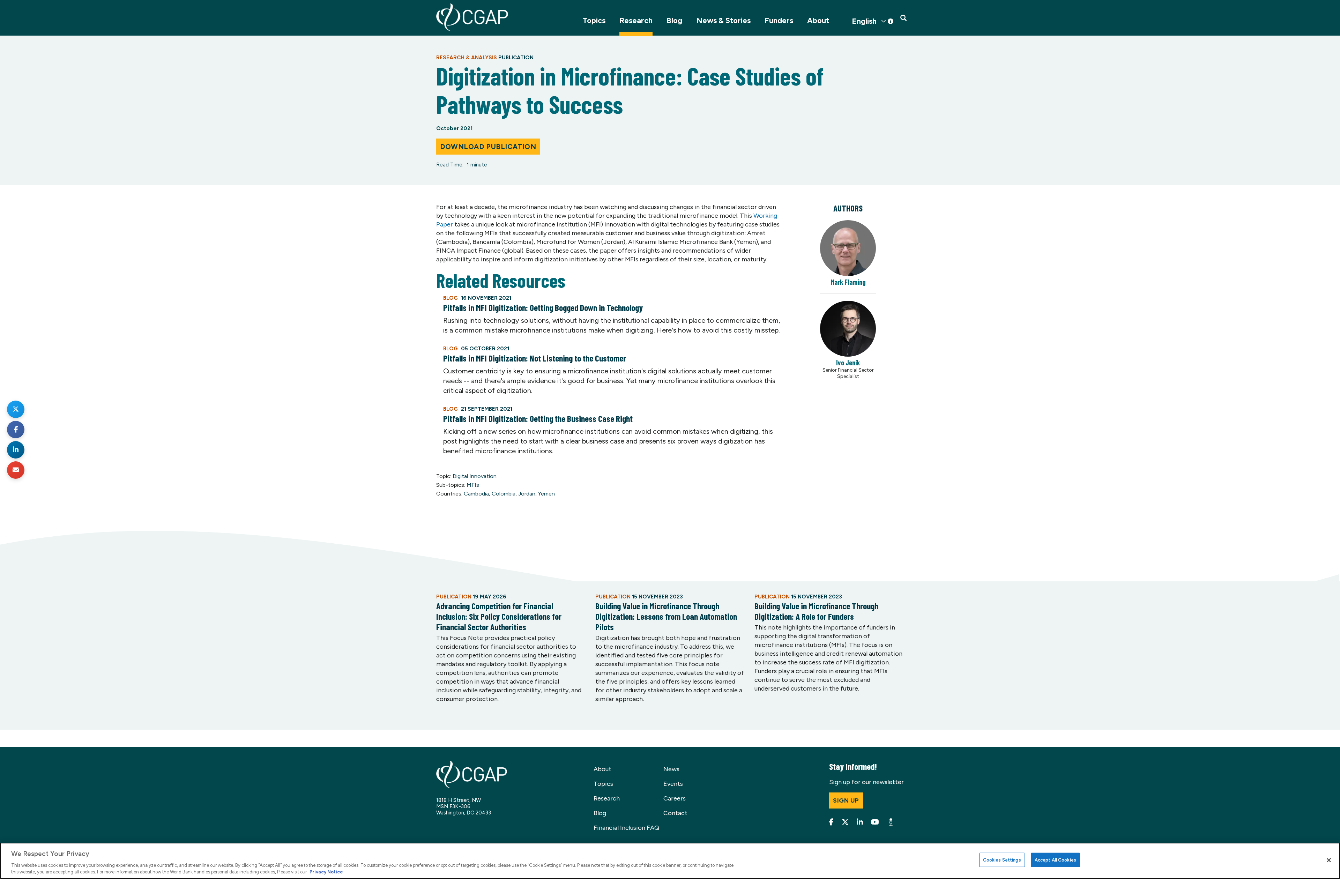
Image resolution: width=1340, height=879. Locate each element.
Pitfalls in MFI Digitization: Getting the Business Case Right (538, 418)
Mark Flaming (848, 282)
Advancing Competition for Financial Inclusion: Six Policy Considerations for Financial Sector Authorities (498, 616)
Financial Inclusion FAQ (626, 828)
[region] (670, 861)
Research (636, 20)
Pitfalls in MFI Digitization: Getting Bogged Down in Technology (543, 307)
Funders (779, 20)
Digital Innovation (475, 476)
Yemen (546, 493)
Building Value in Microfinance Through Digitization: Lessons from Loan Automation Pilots (666, 616)
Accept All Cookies (1055, 860)
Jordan (526, 493)
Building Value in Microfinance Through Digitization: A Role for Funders (816, 611)
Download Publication (488, 146)
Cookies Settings (1002, 860)
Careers (674, 798)
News (671, 769)
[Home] (472, 17)
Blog (674, 20)
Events (673, 784)
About (818, 20)
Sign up (846, 800)
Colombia (503, 493)
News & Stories (723, 20)
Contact (675, 813)
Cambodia (476, 493)
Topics (593, 20)
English (864, 21)
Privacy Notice (326, 871)
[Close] (1329, 860)
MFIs (473, 485)
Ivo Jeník (848, 362)
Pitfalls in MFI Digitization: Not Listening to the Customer (534, 358)
